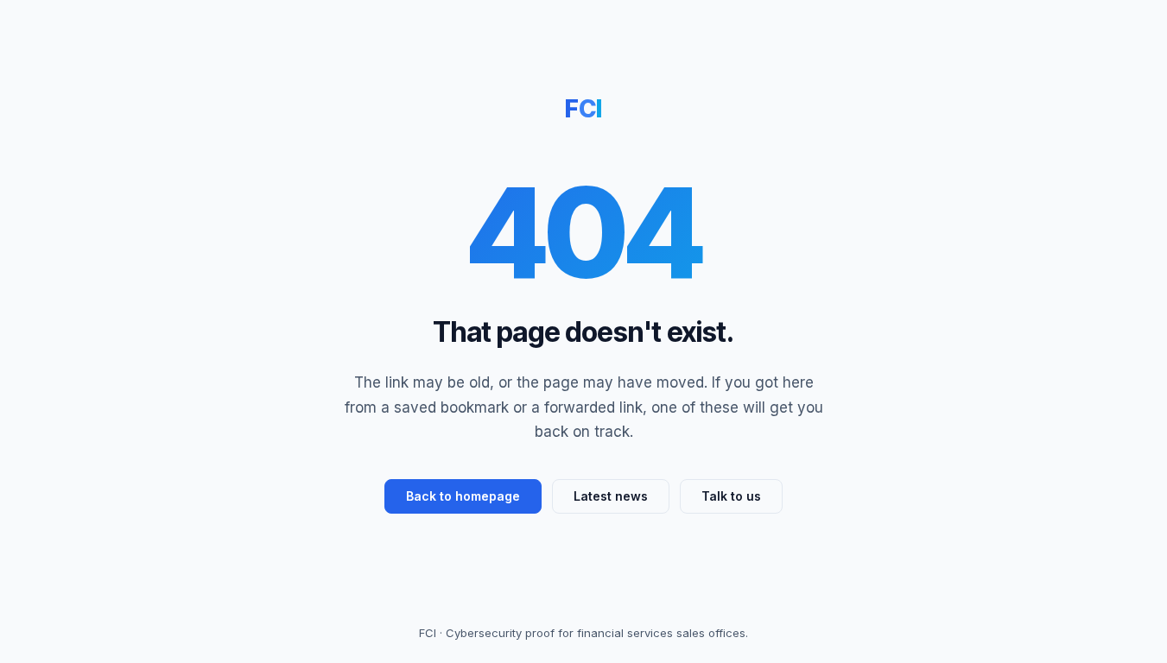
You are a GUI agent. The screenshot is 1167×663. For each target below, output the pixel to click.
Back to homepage (463, 496)
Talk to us (731, 496)
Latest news (611, 496)
